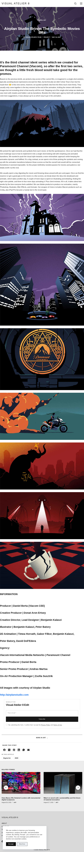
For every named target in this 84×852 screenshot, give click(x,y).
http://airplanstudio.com (14, 694)
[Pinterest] (14, 750)
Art (15, 802)
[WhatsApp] (24, 750)
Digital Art (42, 20)
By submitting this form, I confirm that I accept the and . (35, 725)
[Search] (75, 3)
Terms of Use (57, 725)
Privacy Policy (45, 725)
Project (47, 37)
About (4, 823)
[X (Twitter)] (9, 750)
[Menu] (80, 3)
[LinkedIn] (19, 750)
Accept (11, 844)
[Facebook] (4, 750)
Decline (22, 844)
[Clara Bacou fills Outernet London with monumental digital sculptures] (21, 783)
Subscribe (42, 719)
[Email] (28, 750)
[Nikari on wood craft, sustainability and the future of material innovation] (63, 783)
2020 (16, 758)
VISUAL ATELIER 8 (16, 3)
